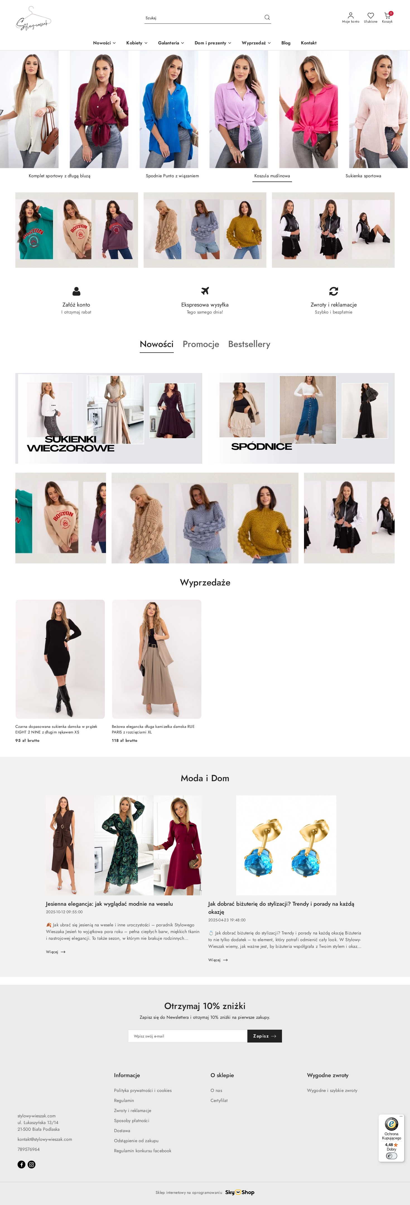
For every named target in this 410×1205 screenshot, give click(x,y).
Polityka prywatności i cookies (143, 1090)
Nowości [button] (157, 344)
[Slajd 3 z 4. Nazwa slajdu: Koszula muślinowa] (205, 109)
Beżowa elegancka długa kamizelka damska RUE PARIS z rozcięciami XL (153, 729)
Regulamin (124, 1100)
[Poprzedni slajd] (12, 109)
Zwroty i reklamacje (132, 1110)
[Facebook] (21, 1164)
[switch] (391, 1156)
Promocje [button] (201, 344)
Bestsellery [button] (249, 344)
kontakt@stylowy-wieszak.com (45, 1139)
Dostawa (122, 1130)
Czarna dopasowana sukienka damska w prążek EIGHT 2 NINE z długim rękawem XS (56, 729)
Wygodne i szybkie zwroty (332, 1090)
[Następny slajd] (397, 109)
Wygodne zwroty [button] (327, 1075)
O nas (216, 1090)
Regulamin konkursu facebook (142, 1150)
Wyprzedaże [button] (205, 582)
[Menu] (401, 1117)
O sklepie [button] (222, 1075)
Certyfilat (219, 1100)
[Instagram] (31, 1164)
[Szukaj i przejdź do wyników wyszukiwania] (267, 18)
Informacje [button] (127, 1075)
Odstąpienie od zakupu (136, 1140)
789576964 (29, 1149)
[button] (137, 43)
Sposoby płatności (131, 1120)
